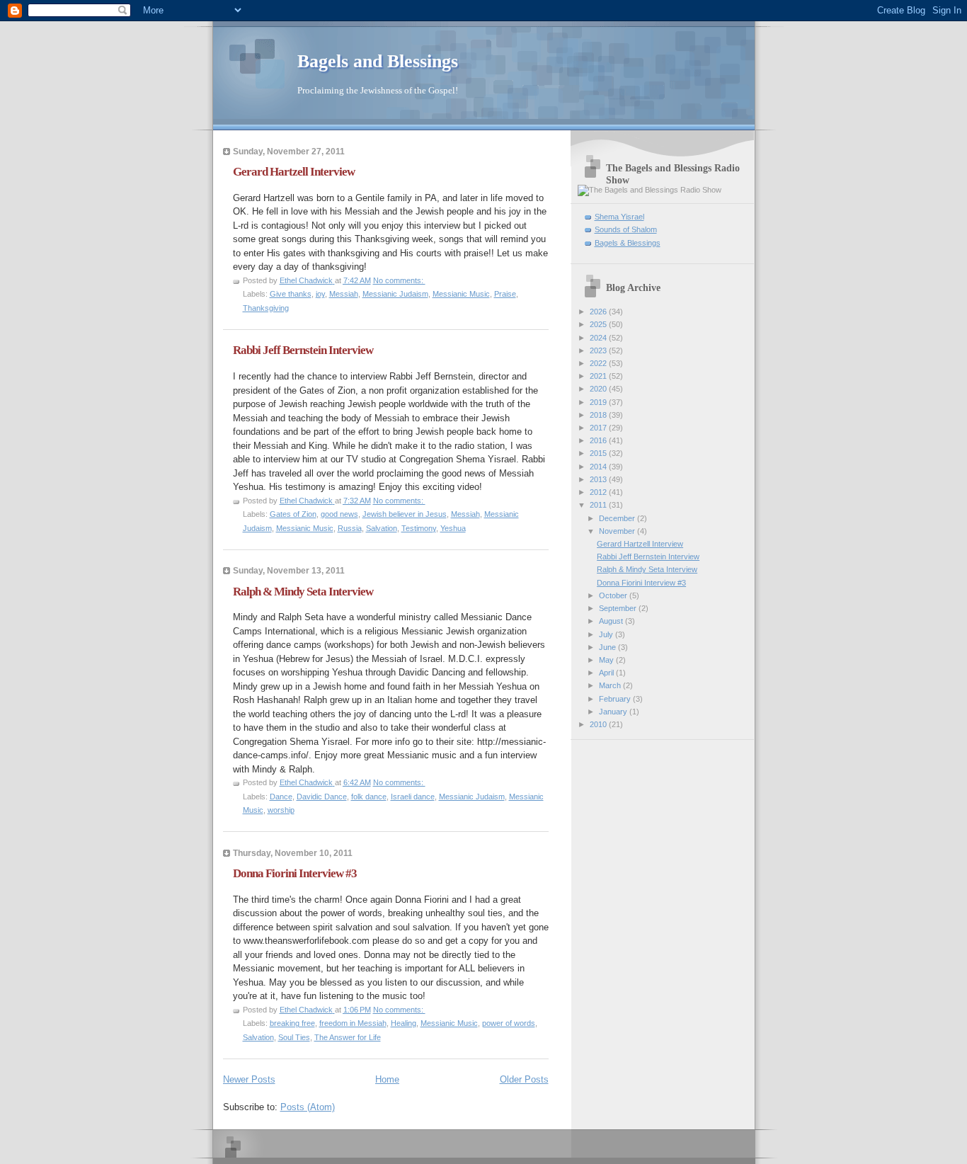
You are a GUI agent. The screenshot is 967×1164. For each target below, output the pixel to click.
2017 (599, 427)
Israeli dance (413, 796)
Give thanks (290, 294)
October (614, 595)
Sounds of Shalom (626, 229)
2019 (599, 402)
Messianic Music (461, 294)
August (612, 621)
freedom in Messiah (353, 1023)
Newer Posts (249, 1079)
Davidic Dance (322, 796)
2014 (599, 466)
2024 (599, 337)
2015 (599, 453)
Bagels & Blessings (627, 243)
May (607, 660)
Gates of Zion (293, 514)
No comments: (399, 280)
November (618, 531)
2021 (599, 376)
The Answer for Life (347, 1037)
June (608, 647)
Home (387, 1079)
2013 (599, 479)
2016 (599, 440)
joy (320, 294)
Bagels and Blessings (377, 61)
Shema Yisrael (619, 216)
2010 (599, 724)
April (607, 672)
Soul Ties (294, 1037)
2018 (599, 415)
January (614, 711)
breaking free (292, 1023)
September (619, 608)
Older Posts (524, 1079)
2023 (599, 350)
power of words (508, 1023)
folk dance (369, 796)
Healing (403, 1023)
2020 (599, 388)
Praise (505, 294)
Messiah (343, 294)
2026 (599, 311)
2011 (599, 505)
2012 (599, 492)
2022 (599, 363)
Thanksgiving (266, 308)
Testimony (418, 528)
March (611, 685)
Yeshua (453, 528)
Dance (281, 796)
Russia (350, 528)
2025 (599, 324)
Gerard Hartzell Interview (294, 171)
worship (281, 810)
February (616, 699)
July (607, 634)
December (618, 518)
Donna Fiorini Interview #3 (295, 873)
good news (339, 514)
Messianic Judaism (395, 294)
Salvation (381, 528)
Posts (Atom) (307, 1107)
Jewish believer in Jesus (404, 514)
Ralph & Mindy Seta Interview (303, 591)
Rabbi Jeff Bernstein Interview (303, 350)
